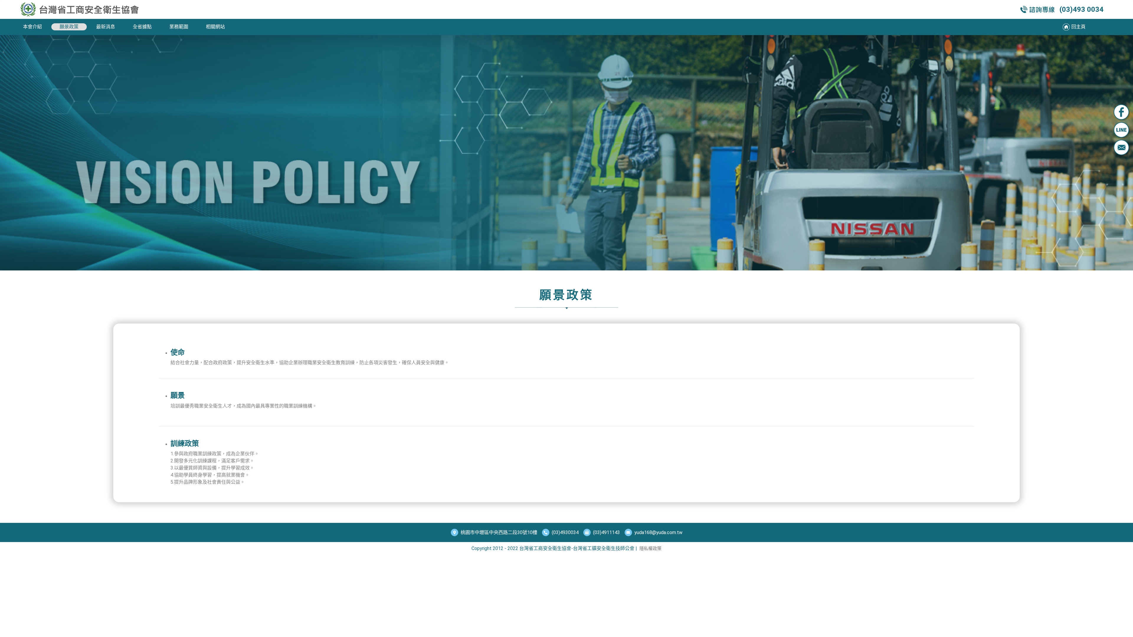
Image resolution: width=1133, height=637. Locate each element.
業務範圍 (178, 26)
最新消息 (105, 26)
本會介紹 (32, 26)
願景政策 (69, 26)
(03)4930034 (565, 532)
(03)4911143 (606, 532)
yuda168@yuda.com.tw (658, 532)
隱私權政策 (650, 548)
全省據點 (142, 26)
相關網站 (215, 26)
